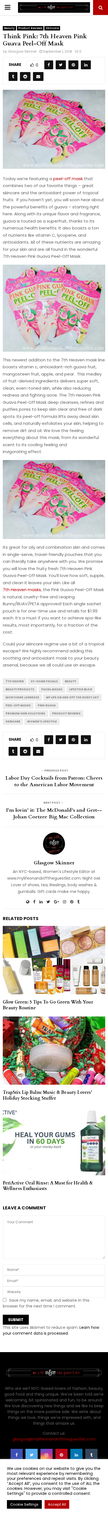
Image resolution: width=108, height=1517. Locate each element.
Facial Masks (51, 689)
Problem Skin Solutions (25, 713)
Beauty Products (20, 689)
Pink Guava (47, 705)
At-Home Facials (44, 681)
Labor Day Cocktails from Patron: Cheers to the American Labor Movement (54, 781)
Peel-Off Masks (18, 705)
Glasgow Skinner (22, 51)
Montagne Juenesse (22, 697)
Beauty (9, 28)
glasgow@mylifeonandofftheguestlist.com (54, 1439)
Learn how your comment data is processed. (51, 1330)
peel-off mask (68, 179)
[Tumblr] (91, 1455)
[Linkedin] (76, 1455)
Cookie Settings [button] (24, 1504)
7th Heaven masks (22, 590)
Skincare (52, 28)
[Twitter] (31, 1455)
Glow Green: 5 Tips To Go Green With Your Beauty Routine (48, 1005)
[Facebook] (17, 1455)
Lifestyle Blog (80, 689)
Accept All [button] (57, 1504)
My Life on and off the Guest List (72, 697)
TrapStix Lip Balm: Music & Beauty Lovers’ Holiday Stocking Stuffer (47, 1095)
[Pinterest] (61, 1455)
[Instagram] (46, 1455)
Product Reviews (30, 28)
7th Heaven (15, 681)
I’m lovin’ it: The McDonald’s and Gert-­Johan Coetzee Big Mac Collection (54, 813)
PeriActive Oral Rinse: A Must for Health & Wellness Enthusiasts (48, 1186)
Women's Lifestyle (42, 721)
